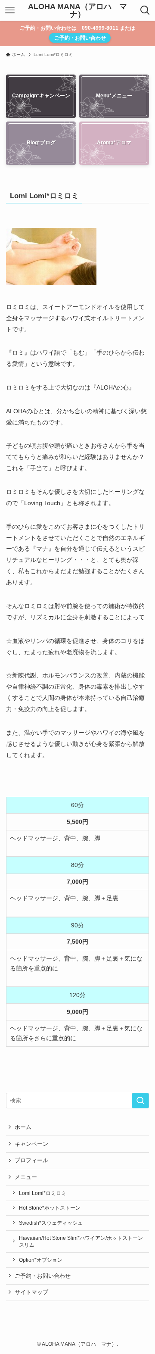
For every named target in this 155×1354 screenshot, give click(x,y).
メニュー (26, 1177)
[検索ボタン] (145, 10)
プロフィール (31, 1160)
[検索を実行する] (140, 1100)
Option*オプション (40, 1260)
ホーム (23, 1127)
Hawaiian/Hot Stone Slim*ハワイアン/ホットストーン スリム (81, 1241)
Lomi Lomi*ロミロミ (42, 1193)
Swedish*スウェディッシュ (51, 1223)
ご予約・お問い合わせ (80, 38)
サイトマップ (31, 1292)
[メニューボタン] (10, 10)
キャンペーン (31, 1144)
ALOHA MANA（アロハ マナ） (77, 10)
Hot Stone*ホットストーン (50, 1207)
